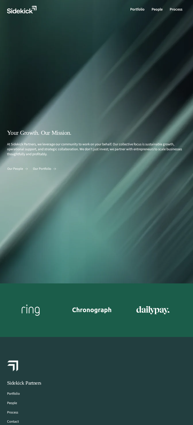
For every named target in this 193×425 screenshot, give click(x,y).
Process (12, 412)
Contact (13, 421)
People (12, 403)
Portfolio (13, 393)
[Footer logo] (13, 366)
